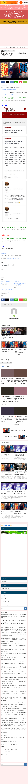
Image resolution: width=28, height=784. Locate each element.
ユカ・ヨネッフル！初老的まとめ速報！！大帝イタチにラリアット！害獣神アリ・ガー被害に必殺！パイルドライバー (13, 693)
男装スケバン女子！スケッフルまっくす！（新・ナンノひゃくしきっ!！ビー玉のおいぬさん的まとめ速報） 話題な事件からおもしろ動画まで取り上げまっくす (13, 668)
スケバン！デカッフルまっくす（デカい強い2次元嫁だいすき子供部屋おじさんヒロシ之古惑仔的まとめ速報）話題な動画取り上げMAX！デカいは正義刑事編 (14, 704)
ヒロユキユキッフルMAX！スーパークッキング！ (11, 741)
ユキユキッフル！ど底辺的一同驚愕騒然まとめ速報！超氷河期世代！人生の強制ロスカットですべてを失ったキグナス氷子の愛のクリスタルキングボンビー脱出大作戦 (13, 724)
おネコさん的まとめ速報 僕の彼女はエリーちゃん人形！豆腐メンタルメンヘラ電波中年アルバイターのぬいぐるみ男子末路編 (13, 616)
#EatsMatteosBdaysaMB (10, 50)
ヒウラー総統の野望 (5, 751)
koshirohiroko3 (14, 318)
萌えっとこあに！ (5, 735)
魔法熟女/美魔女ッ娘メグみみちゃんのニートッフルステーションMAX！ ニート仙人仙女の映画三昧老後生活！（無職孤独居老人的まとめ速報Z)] (13, 640)
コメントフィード (5, 601)
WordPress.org (4, 604)
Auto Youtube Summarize (13, 258)
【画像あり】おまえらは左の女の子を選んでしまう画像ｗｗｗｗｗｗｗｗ (6, 291)
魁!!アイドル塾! (4, 754)
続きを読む (3, 253)
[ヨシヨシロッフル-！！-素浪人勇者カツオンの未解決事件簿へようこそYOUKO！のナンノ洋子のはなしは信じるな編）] (13, 714)
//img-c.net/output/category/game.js (9, 89)
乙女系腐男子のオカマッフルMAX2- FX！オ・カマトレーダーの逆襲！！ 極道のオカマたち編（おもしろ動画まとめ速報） (13, 645)
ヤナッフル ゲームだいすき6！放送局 (9, 749)
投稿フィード (4, 598)
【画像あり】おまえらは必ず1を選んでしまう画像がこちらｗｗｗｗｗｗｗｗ (20, 283)
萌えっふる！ (4, 732)
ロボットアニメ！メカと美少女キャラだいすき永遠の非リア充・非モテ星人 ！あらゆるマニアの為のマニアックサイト (13, 673)
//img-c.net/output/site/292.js (7, 94)
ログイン (3, 595)
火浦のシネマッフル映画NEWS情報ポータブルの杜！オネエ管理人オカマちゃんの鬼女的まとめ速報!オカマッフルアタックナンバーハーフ (13, 687)
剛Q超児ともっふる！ (6, 746)
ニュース (2, 50)
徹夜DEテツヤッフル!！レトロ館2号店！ (10, 744)
